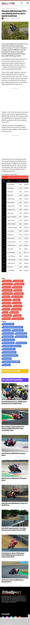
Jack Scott (6, 296)
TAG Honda (6, 365)
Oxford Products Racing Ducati (11, 346)
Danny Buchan (19, 284)
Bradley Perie (6, 281)
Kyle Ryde (16, 299)
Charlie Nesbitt (18, 281)
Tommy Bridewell (17, 318)
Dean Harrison (17, 287)
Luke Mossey (17, 306)
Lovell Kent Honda (21, 336)
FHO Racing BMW (17, 330)
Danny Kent (6, 287)
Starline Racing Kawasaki (10, 355)
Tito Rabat (17, 315)
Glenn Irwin (18, 290)
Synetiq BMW (6, 358)
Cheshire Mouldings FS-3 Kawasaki (12, 327)
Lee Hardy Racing (7, 336)
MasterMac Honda (8, 343)
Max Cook (5, 309)
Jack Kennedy (18, 293)
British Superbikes (11, 8)
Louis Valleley (6, 306)
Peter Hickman (16, 309)
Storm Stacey (6, 315)
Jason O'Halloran (16, 296)
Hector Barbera (7, 293)
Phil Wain (6, 18)
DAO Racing (6, 330)
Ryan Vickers (13, 312)
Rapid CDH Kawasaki (8, 349)
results (5, 312)
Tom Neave (6, 318)
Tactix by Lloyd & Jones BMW (11, 361)
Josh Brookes (6, 299)
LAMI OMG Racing (20, 333)
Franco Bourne (7, 290)
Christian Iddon (7, 284)
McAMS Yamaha (21, 343)
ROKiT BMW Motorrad (9, 352)
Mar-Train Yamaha (8, 339)
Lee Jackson (6, 303)
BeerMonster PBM (8, 324)
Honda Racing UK (7, 333)
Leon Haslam (16, 303)
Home (3, 8)
